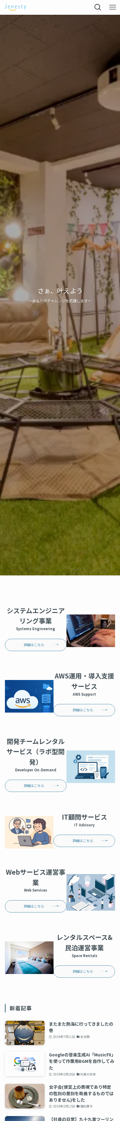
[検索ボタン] (97, 7)
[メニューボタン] (112, 7)
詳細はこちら (34, 644)
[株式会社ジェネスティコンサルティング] (15, 7)
